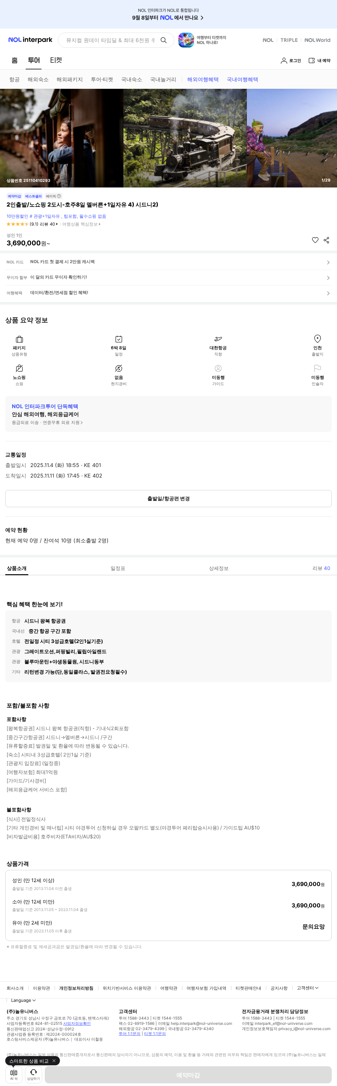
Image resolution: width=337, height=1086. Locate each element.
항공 (14, 79)
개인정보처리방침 (76, 988)
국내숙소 (131, 79)
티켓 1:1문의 (155, 1033)
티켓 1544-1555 (167, 1018)
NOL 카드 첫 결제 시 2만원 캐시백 (62, 261)
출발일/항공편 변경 (168, 498)
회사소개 (15, 988)
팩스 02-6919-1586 (136, 1023)
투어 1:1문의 (130, 1033)
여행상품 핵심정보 (80, 224)
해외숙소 (38, 79)
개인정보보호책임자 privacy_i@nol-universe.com (286, 1028)
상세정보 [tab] (219, 568)
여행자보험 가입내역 (206, 988)
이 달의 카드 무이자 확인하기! (58, 277)
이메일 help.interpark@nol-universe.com (195, 1023)
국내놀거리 (163, 79)
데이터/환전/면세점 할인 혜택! (59, 292)
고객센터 (305, 987)
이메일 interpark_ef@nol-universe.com (277, 1023)
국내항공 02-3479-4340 (191, 1028)
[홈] (14, 60)
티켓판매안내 (248, 988)
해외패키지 (70, 79)
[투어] (33, 60)
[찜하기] (315, 240)
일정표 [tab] (118, 568)
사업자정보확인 (77, 1023)
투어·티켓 (102, 79)
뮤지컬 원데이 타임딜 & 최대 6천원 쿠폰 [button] (110, 40)
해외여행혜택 (203, 79)
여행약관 (168, 988)
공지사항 (279, 988)
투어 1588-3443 (134, 1018)
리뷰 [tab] (321, 568)
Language (21, 1000)
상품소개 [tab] (17, 568)
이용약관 (41, 988)
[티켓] (56, 60)
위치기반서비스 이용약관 (127, 988)
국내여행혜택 (242, 79)
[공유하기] (326, 240)
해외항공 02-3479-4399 (141, 1028)
